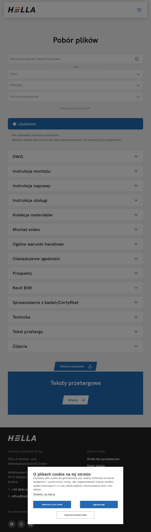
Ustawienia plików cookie (75, 515)
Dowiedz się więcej (44, 494)
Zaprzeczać (99, 504)
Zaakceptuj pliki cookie (52, 504)
